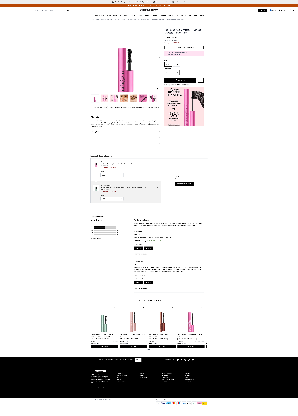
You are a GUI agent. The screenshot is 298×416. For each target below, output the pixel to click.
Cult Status (187, 373)
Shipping (119, 377)
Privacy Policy (165, 375)
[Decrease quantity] (166, 72)
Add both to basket (184, 184)
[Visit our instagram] (185, 360)
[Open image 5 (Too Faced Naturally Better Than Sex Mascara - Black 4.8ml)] (133, 98)
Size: (165, 60)
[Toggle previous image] (92, 57)
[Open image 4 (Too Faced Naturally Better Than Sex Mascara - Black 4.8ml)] (124, 98)
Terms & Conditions (167, 373)
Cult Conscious (143, 377)
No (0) (149, 248)
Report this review (140, 254)
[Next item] (206, 327)
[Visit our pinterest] (193, 360)
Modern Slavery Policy (168, 379)
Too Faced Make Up (119, 19)
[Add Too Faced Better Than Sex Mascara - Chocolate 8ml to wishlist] (173, 307)
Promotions (187, 375)
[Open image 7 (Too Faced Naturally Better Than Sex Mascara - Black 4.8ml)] (153, 98)
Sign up (138, 359)
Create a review (96, 238)
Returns (119, 379)
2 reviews (174, 37)
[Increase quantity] (177, 72)
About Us (142, 373)
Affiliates (187, 377)
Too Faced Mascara (143, 19)
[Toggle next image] (159, 57)
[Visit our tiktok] (189, 360)
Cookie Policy (165, 377)
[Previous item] (92, 327)
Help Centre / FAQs (122, 375)
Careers (142, 375)
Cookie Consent (95, 386)
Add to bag (104, 346)
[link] (283, 10)
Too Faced (109, 19)
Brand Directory (100, 19)
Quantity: (167, 69)
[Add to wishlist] (201, 80)
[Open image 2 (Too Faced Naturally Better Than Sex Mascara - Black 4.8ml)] (104, 98)
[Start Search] (68, 10)
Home (92, 19)
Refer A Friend (188, 381)
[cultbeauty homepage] (149, 10)
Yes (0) (139, 248)
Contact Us (120, 373)
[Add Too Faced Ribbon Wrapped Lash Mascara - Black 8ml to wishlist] (202, 307)
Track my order (121, 381)
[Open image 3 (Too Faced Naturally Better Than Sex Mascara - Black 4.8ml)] (114, 98)
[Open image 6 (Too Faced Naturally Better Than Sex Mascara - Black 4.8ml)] (143, 98)
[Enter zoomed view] (157, 89)
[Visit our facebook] (178, 360)
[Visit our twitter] (181, 360)
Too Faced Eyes (131, 19)
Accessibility (165, 381)
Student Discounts (189, 379)
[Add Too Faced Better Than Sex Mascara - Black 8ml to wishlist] (144, 307)
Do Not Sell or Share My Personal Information (99, 388)
